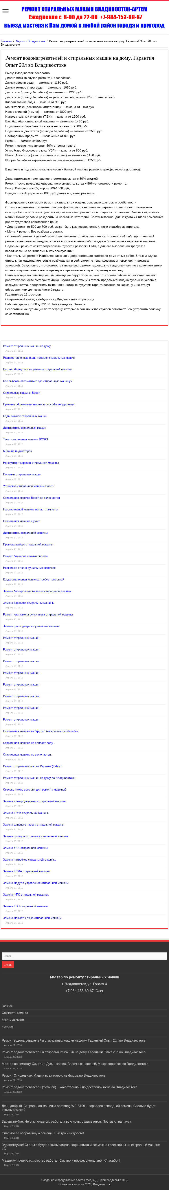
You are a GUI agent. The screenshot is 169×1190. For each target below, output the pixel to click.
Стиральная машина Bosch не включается (31, 497)
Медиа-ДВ (92, 1180)
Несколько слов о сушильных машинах (29, 567)
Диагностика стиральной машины (25, 532)
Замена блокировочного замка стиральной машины (37, 591)
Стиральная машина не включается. (27, 754)
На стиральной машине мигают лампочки (30, 509)
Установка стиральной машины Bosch (28, 486)
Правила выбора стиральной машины (28, 544)
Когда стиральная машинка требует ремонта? (33, 579)
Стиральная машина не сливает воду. (28, 743)
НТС (125, 1180)
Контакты (8, 1026)
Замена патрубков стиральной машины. (29, 859)
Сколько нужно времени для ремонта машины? (34, 789)
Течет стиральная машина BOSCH (26, 439)
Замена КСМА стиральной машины (26, 871)
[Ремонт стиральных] (84, 17)
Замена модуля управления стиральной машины (35, 883)
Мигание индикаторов (17, 451)
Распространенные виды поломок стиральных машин (39, 357)
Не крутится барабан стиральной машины (31, 462)
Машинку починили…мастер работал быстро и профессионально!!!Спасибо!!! (61, 1160)
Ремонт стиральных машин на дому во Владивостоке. (39, 778)
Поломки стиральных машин (22, 474)
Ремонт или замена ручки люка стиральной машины (38, 614)
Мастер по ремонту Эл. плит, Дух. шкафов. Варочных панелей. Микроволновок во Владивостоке (75, 1064)
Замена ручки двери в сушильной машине (31, 626)
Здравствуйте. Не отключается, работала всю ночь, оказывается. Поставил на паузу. (67, 1121)
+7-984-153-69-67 (80, 991)
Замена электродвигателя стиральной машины (34, 801)
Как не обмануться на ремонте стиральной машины (37, 369)
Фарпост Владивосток (30, 41)
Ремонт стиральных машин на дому (27, 346)
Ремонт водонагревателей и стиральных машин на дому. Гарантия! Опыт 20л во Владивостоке (73, 1040)
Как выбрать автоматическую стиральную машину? (37, 381)
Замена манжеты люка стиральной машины (32, 918)
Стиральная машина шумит (21, 521)
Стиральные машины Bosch (21, 392)
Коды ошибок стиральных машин (25, 416)
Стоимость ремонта (15, 1012)
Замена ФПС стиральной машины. (26, 894)
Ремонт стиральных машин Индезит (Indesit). (33, 766)
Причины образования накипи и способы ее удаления (38, 404)
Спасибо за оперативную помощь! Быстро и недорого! (43, 1133)
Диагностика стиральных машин (24, 427)
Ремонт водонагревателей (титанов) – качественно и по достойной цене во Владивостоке (69, 1087)
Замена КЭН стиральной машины (25, 906)
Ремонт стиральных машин (21, 637)
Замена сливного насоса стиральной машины (33, 824)
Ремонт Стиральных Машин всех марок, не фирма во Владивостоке (53, 1075)
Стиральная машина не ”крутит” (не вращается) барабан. (41, 731)
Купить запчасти (13, 1019)
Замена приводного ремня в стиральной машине (35, 836)
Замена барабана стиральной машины (28, 602)
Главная (6, 41)
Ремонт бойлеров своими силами (25, 556)
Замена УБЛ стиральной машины (25, 848)
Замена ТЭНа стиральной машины (26, 813)
